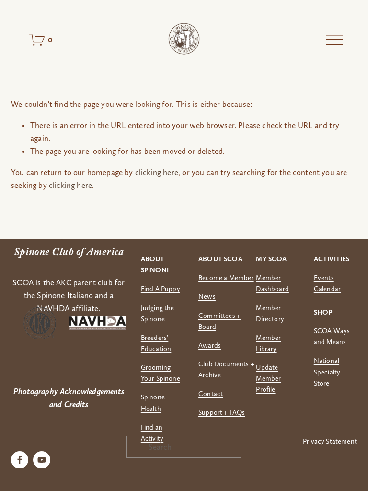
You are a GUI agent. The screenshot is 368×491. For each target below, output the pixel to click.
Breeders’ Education (156, 343)
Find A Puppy (160, 288)
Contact (210, 393)
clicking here (156, 172)
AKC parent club (84, 282)
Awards (209, 345)
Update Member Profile (268, 378)
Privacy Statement (330, 441)
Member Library (268, 343)
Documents (231, 364)
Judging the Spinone (157, 313)
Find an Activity (152, 433)
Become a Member (226, 277)
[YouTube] (41, 459)
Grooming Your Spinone (160, 373)
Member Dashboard (272, 283)
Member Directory (270, 313)
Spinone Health (153, 402)
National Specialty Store (327, 371)
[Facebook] (19, 459)
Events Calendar (327, 283)
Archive (209, 375)
